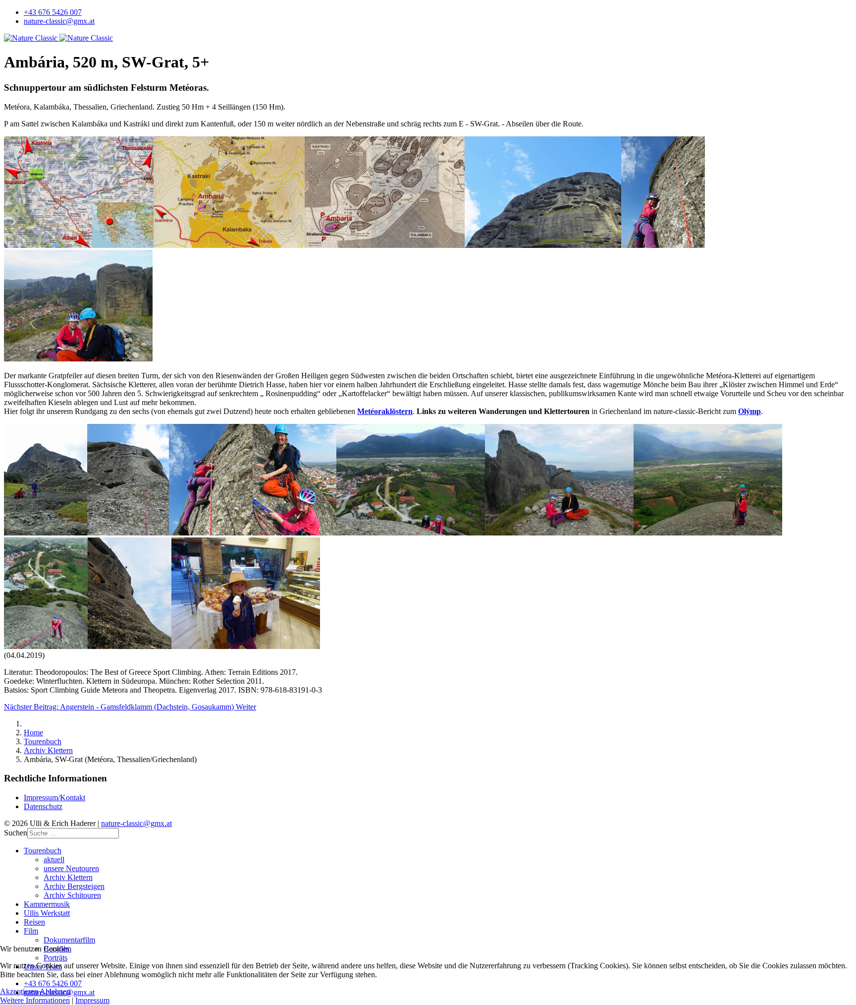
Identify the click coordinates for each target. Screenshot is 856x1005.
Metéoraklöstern (385, 411)
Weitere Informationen (35, 1000)
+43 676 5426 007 (53, 12)
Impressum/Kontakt (54, 797)
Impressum (92, 1000)
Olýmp (749, 411)
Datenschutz (43, 806)
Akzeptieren (19, 991)
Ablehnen (55, 991)
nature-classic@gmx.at (59, 21)
